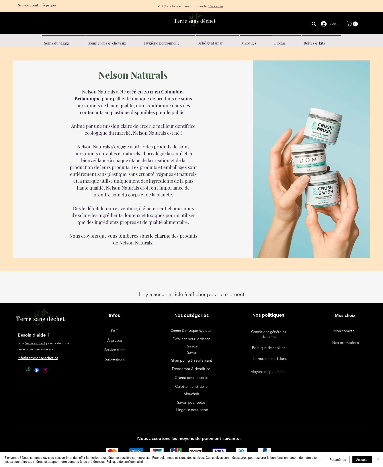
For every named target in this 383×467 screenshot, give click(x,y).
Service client (28, 5)
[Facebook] (37, 370)
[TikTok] (28, 370)
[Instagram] (45, 370)
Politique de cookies (268, 347)
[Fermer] (377, 459)
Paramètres (338, 459)
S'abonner (215, 4)
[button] (353, 23)
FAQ (115, 331)
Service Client (35, 343)
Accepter (362, 459)
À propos (50, 5)
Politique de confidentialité (124, 461)
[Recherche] (314, 24)
